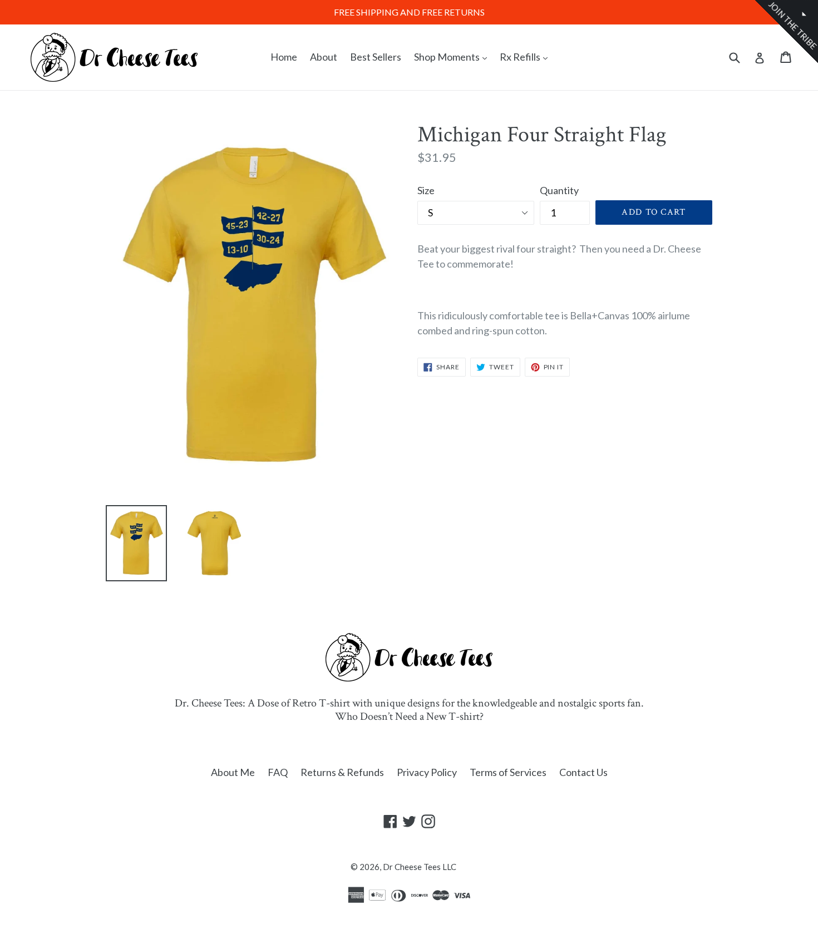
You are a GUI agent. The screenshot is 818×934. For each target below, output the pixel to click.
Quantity (559, 190)
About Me (233, 772)
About (323, 57)
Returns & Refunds (342, 772)
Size (426, 190)
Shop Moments (453, 56)
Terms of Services (508, 772)
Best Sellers (375, 57)
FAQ (278, 772)
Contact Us (583, 772)
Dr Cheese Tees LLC (419, 867)
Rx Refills (526, 56)
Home (283, 57)
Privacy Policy (427, 772)
